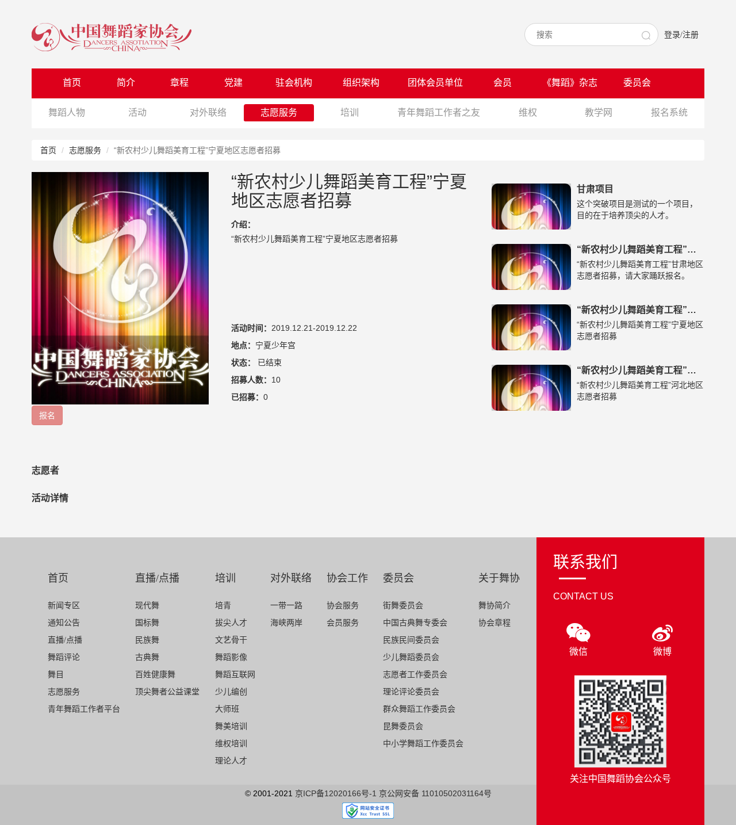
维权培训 (231, 743)
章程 (179, 82)
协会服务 (343, 605)
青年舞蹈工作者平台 (84, 709)
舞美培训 (231, 726)
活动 (137, 112)
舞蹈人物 (66, 112)
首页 (72, 82)
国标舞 (147, 622)
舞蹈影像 (231, 657)
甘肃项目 (595, 189)
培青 (223, 605)
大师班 (227, 709)
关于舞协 (499, 578)
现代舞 (147, 605)
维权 (528, 112)
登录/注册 (681, 34)
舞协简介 (494, 605)
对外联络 (208, 112)
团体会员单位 (435, 82)
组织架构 (361, 82)
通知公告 (64, 622)
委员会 (637, 82)
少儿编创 (231, 692)
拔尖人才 (231, 622)
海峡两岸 (286, 622)
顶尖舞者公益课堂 (167, 692)
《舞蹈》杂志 (569, 82)
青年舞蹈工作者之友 (438, 112)
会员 (502, 82)
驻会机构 (293, 82)
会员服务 (343, 622)
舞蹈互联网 (235, 674)
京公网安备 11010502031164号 (435, 793)
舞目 (56, 674)
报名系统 (669, 112)
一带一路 (286, 605)
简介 (126, 82)
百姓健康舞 (155, 674)
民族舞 (147, 640)
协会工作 (347, 578)
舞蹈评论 (64, 657)
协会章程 (494, 622)
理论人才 (231, 761)
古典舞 (147, 657)
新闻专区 (64, 605)
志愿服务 (278, 112)
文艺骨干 (231, 640)
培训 (349, 112)
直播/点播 (65, 640)
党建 (233, 82)
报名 (47, 415)
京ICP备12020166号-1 (336, 793)
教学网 (598, 112)
